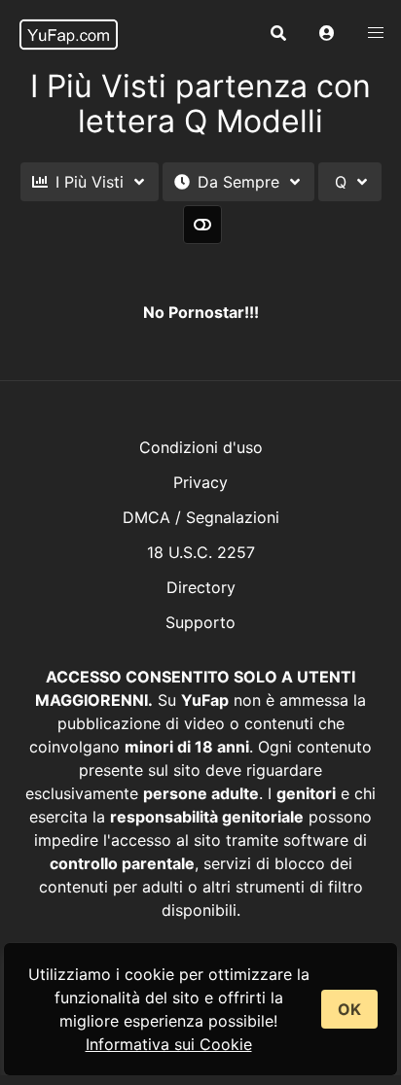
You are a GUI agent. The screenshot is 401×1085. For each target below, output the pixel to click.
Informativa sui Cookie (169, 1044)
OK (349, 1009)
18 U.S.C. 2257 (201, 552)
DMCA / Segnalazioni (201, 517)
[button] (327, 34)
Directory (201, 587)
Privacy (200, 482)
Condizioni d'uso (201, 447)
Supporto (200, 622)
